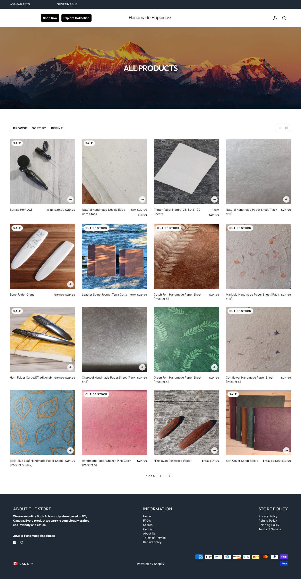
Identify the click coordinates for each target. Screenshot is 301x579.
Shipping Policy (269, 525)
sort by (39, 128)
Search (148, 525)
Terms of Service (154, 537)
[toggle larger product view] (279, 128)
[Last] (169, 476)
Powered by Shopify (150, 563)
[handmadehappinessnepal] (150, 17)
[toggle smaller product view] (287, 128)
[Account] (275, 17)
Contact (148, 529)
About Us (149, 533)
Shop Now (50, 18)
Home (147, 516)
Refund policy (152, 542)
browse (20, 128)
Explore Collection (76, 18)
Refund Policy (268, 520)
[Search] (284, 17)
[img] (14, 542)
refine (57, 128)
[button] (23, 564)
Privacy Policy (268, 516)
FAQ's (147, 520)
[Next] (160, 476)
